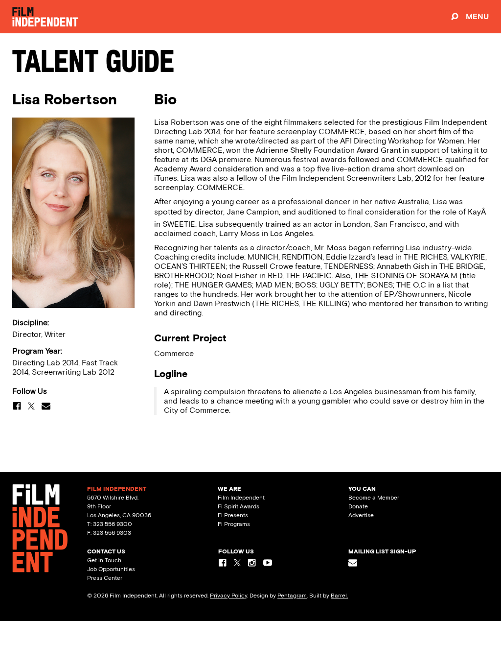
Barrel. (339, 595)
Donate (358, 506)
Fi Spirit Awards (238, 506)
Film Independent (241, 497)
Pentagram (292, 595)
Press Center (104, 577)
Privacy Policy (228, 595)
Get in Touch (104, 560)
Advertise (361, 515)
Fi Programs (234, 524)
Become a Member (373, 497)
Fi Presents (233, 515)
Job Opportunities (111, 569)
